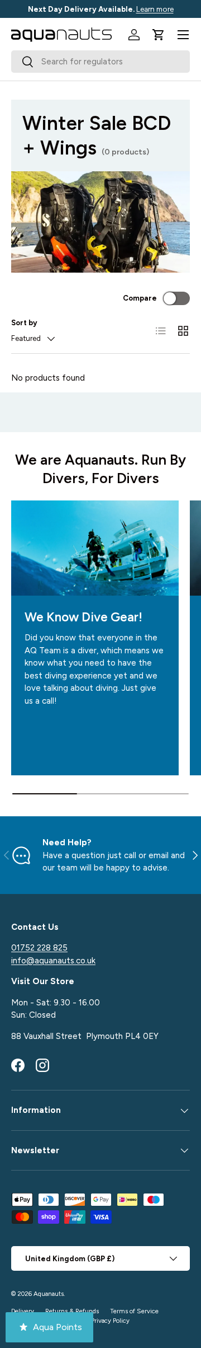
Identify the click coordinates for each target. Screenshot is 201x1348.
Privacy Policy (110, 1320)
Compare (140, 297)
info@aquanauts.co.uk (53, 961)
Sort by (24, 322)
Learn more (155, 8)
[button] (158, 34)
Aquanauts (49, 1294)
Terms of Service (134, 1311)
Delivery (22, 1311)
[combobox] (100, 61)
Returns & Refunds (72, 1311)
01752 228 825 (39, 948)
